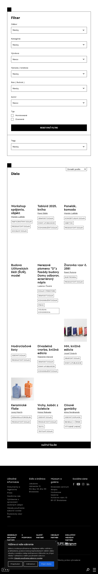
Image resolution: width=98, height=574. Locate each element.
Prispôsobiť (15, 564)
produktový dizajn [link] (21, 226)
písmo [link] (41, 305)
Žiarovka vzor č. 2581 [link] (75, 266)
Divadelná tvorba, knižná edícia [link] (48, 349)
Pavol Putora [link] (70, 272)
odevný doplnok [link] (73, 417)
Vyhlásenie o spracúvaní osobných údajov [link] (15, 502)
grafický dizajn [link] (45, 218)
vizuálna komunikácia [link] (44, 311)
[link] (5, 569)
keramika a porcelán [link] (21, 417)
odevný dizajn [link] (18, 355)
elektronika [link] (70, 277)
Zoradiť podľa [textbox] (73, 169)
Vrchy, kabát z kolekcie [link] (48, 406)
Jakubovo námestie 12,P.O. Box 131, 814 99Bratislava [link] (37, 487)
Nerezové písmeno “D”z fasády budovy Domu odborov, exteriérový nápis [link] (48, 273)
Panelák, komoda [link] (70, 207)
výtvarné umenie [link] (72, 427)
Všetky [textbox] (15, 45)
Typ (13, 111)
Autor (13, 97)
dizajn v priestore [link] (46, 291)
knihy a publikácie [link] (46, 223)
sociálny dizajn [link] (19, 231)
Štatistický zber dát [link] (14, 515)
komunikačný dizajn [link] (47, 228)
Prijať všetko (46, 564)
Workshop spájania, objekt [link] (18, 209)
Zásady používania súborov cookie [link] (28, 558)
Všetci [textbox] (15, 59)
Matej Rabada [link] (44, 412)
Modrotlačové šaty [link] (21, 347)
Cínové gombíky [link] (70, 406)
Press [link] (9, 493)
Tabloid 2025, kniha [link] (47, 207)
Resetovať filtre (49, 128)
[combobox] (49, 44)
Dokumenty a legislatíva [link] (13, 488)
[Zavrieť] (55, 541)
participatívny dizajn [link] (22, 222)
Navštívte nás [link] (13, 496)
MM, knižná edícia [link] (72, 347)
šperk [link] (78, 422)
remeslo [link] (69, 422)
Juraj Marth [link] (16, 412)
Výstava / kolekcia (19, 68)
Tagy (13, 140)
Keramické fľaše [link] (18, 406)
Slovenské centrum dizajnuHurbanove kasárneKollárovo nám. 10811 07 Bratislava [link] (60, 493)
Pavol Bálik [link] (43, 213)
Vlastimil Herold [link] (45, 357)
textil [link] (41, 427)
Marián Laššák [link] (18, 217)
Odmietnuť (30, 564)
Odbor (14, 24)
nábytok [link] (69, 223)
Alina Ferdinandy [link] (72, 412)
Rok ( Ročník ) (17, 82)
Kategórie (15, 39)
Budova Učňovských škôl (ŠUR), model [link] (19, 270)
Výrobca (15, 53)
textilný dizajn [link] (45, 431)
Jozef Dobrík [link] (70, 353)
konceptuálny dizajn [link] (75, 218)
